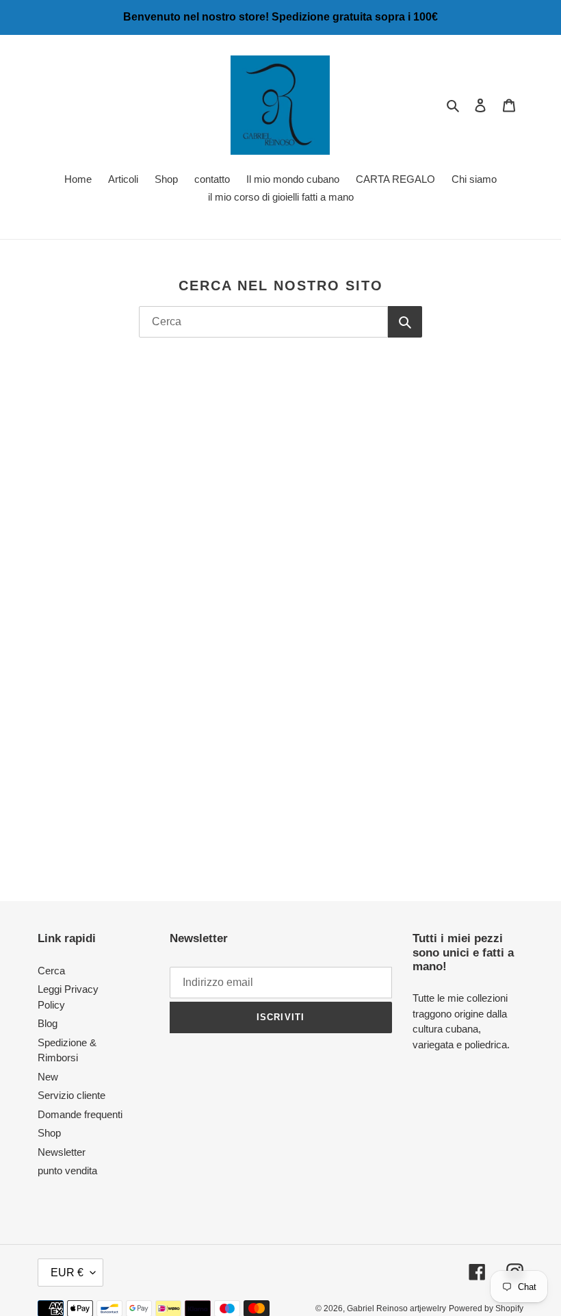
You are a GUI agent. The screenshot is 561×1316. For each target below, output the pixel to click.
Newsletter (62, 1152)
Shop (49, 1133)
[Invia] (405, 322)
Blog (47, 1023)
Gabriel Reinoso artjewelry (396, 1308)
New (48, 1077)
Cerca (51, 970)
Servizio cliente (71, 1095)
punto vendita (67, 1170)
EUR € (67, 1272)
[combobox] (263, 322)
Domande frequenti (80, 1114)
